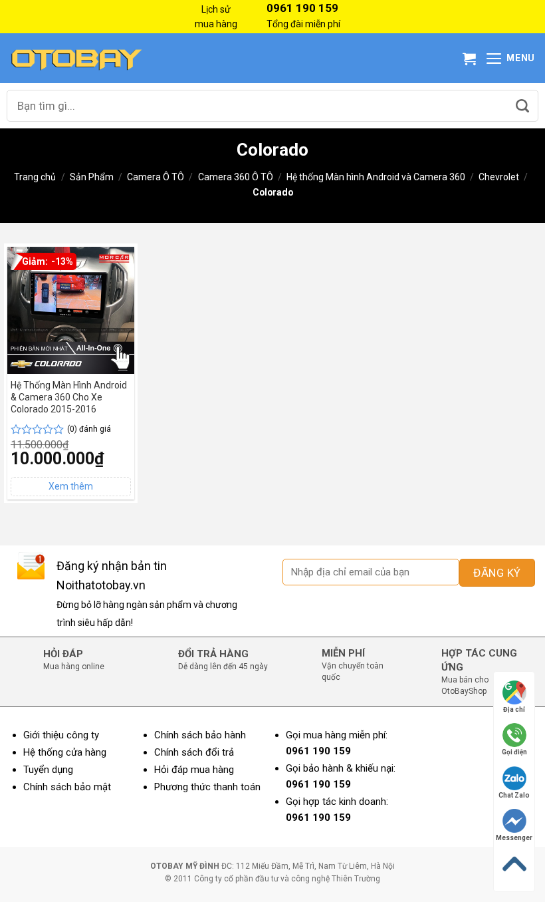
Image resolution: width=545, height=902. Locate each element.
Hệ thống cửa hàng (64, 752)
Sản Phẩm (92, 177)
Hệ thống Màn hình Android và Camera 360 (375, 177)
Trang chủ (35, 177)
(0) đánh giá (89, 429)
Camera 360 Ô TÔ (235, 177)
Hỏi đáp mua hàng (194, 770)
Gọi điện (514, 752)
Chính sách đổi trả (194, 752)
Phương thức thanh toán (207, 787)
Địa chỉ (514, 709)
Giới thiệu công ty (61, 735)
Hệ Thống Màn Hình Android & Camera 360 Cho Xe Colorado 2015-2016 (69, 397)
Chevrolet (499, 177)
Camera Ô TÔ (155, 177)
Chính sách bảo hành (200, 735)
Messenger (514, 837)
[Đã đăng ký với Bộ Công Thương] (488, 794)
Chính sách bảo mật (67, 787)
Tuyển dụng (48, 770)
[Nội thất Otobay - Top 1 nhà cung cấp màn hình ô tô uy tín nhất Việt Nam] (76, 58)
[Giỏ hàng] (469, 58)
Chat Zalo (514, 795)
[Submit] (522, 106)
